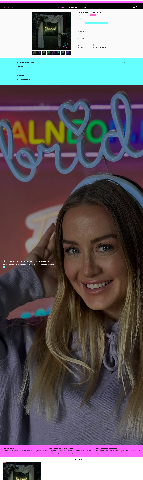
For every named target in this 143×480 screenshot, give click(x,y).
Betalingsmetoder (23, 71)
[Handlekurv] (139, 7)
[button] (70, 7)
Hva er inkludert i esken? (25, 62)
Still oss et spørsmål (24, 79)
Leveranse (20, 67)
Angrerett (21, 75)
